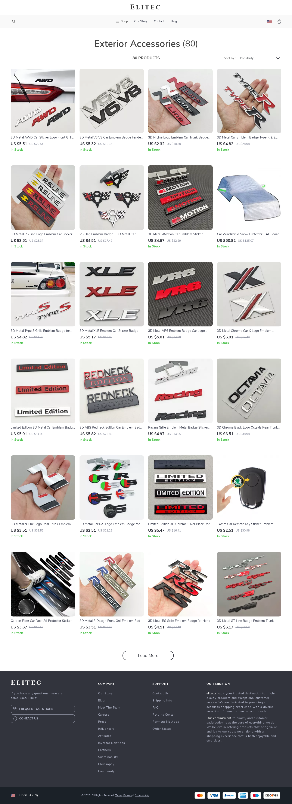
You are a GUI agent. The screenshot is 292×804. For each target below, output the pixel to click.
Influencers (106, 728)
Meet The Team (109, 707)
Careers (103, 714)
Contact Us (160, 693)
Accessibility (142, 795)
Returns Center (163, 714)
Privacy (127, 795)
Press (102, 721)
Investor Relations (111, 742)
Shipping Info (162, 700)
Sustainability (108, 757)
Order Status (161, 728)
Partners (104, 750)
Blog (174, 21)
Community (106, 771)
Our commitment (219, 718)
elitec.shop (214, 693)
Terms (118, 795)
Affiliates (104, 735)
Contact (159, 21)
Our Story (140, 21)
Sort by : (230, 58)
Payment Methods (165, 721)
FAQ (155, 707)
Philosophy (106, 764)
